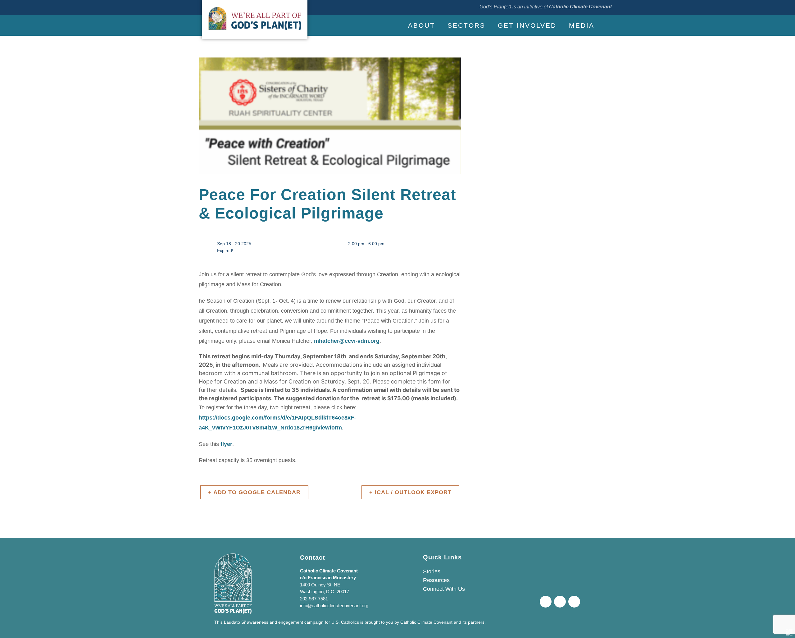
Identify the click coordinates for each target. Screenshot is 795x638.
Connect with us (444, 589)
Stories (431, 571)
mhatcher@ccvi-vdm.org (346, 341)
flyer (226, 444)
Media (581, 25)
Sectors (466, 25)
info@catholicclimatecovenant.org (334, 605)
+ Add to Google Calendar (254, 492)
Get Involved (527, 25)
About (421, 25)
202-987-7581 (314, 598)
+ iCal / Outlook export (410, 492)
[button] (606, 25)
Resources (436, 580)
